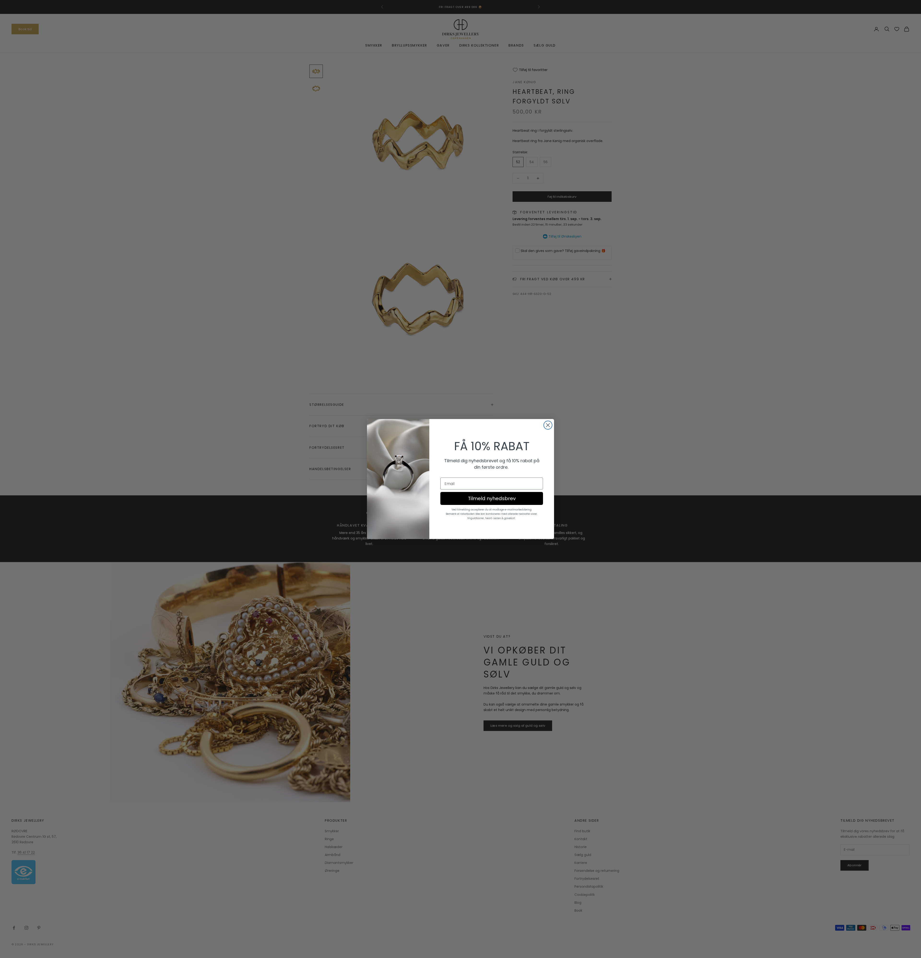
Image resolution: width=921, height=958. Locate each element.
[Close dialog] (548, 425)
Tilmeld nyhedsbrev (492, 498)
